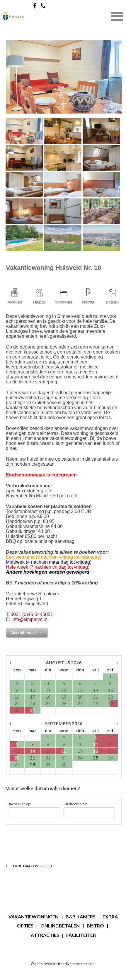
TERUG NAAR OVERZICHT (31, 866)
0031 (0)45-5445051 (32, 614)
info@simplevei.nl (30, 619)
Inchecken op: (20, 804)
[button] (117, 15)
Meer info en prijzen (26, 632)
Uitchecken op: (75, 804)
